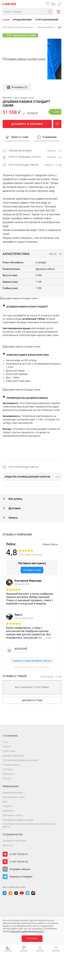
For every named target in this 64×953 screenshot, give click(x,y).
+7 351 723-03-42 (59, 3)
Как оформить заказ (14, 797)
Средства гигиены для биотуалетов (27, 476)
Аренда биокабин (22, 20)
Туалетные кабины (45, 27)
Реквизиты (8, 774)
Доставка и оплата (13, 815)
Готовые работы (12, 764)
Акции (6, 20)
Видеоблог (8, 810)
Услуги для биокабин (46, 20)
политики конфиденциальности (27, 931)
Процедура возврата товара (18, 820)
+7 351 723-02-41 (19, 854)
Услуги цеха (9, 751)
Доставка (14, 508)
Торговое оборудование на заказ (20, 760)
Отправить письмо (20, 869)
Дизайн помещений (13, 755)
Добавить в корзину (27, 124)
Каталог (7, 746)
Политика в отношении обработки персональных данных (29, 825)
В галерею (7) (19, 87)
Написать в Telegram (21, 876)
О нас (5, 742)
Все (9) (53, 253)
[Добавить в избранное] (57, 124)
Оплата (13, 517)
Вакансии (8, 845)
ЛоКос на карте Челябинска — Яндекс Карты (32, 667)
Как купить (15, 498)
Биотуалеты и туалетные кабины (18, 27)
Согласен (32, 939)
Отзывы (7, 778)
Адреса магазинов (12, 792)
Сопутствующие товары (31, 165)
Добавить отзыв (32, 700)
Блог (5, 801)
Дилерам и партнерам (14, 840)
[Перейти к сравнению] (53, 3)
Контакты (8, 769)
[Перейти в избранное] (48, 3)
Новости (7, 806)
